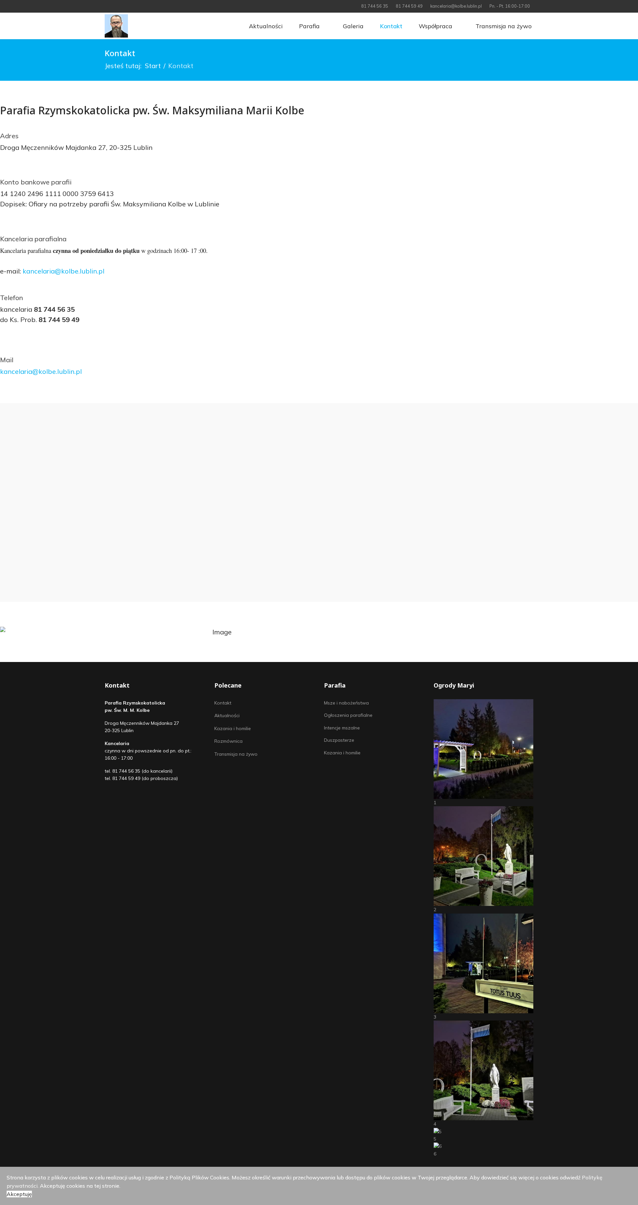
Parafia (308, 26)
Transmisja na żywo (503, 26)
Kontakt (390, 26)
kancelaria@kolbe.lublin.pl (456, 6)
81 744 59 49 (409, 6)
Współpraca (434, 26)
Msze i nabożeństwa (346, 703)
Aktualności (265, 26)
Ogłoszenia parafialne (348, 715)
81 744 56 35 (374, 6)
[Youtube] (117, 6)
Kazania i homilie (232, 728)
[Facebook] (106, 6)
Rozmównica (228, 741)
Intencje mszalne (342, 728)
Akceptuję (19, 1194)
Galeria (352, 26)
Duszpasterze (339, 740)
